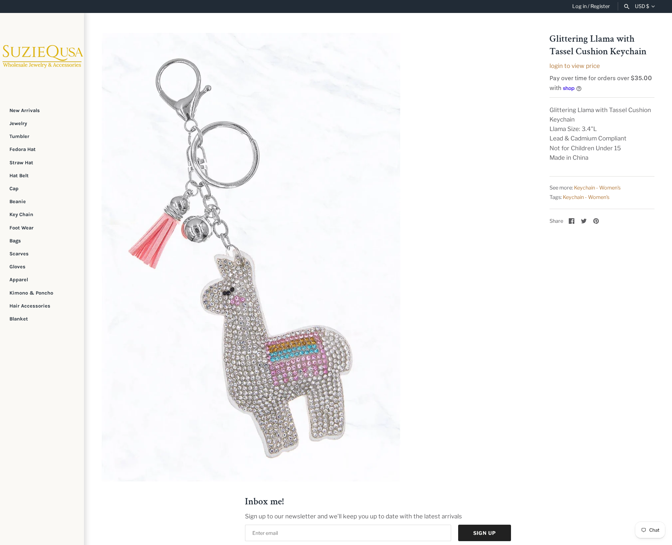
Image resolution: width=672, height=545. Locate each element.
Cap (14, 189)
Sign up (484, 533)
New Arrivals (24, 110)
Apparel (18, 280)
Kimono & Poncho (31, 293)
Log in (579, 6)
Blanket (18, 319)
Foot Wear (21, 228)
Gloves (17, 267)
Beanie (17, 202)
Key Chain (21, 215)
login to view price (575, 65)
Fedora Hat (22, 149)
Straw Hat (21, 163)
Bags (15, 241)
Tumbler (19, 136)
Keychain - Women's (597, 188)
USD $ (642, 6)
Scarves (19, 254)
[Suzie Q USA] (42, 55)
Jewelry (18, 123)
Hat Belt (19, 176)
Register (600, 6)
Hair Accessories (29, 306)
